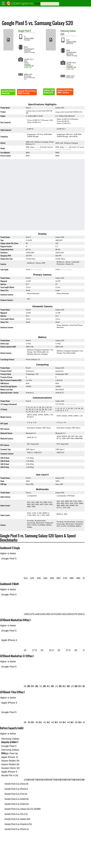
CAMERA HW (29, 66)
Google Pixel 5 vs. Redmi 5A (17, 804)
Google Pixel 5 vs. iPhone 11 (17, 829)
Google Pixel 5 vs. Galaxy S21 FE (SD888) (23, 809)
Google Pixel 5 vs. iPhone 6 (16, 789)
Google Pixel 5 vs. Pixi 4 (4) (16, 814)
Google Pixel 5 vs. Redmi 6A (17, 799)
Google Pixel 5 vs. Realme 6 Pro (18, 824)
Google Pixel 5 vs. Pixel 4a (16, 794)
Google (21, 31)
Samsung (64, 31)
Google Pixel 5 (31, 111)
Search (37, 3)
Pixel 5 (28, 31)
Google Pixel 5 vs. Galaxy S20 (17, 819)
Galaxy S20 (59, 112)
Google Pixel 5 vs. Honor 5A (16, 784)
